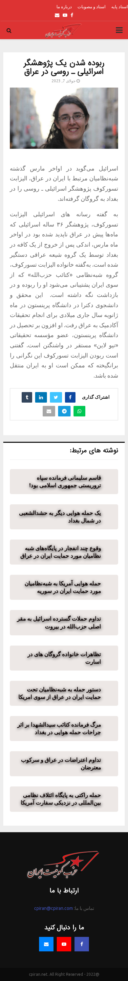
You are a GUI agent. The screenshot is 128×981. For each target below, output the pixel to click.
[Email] (46, 944)
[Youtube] (64, 944)
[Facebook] (82, 944)
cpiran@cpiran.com (53, 908)
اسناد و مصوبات (91, 6)
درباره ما (64, 6)
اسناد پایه (119, 6)
